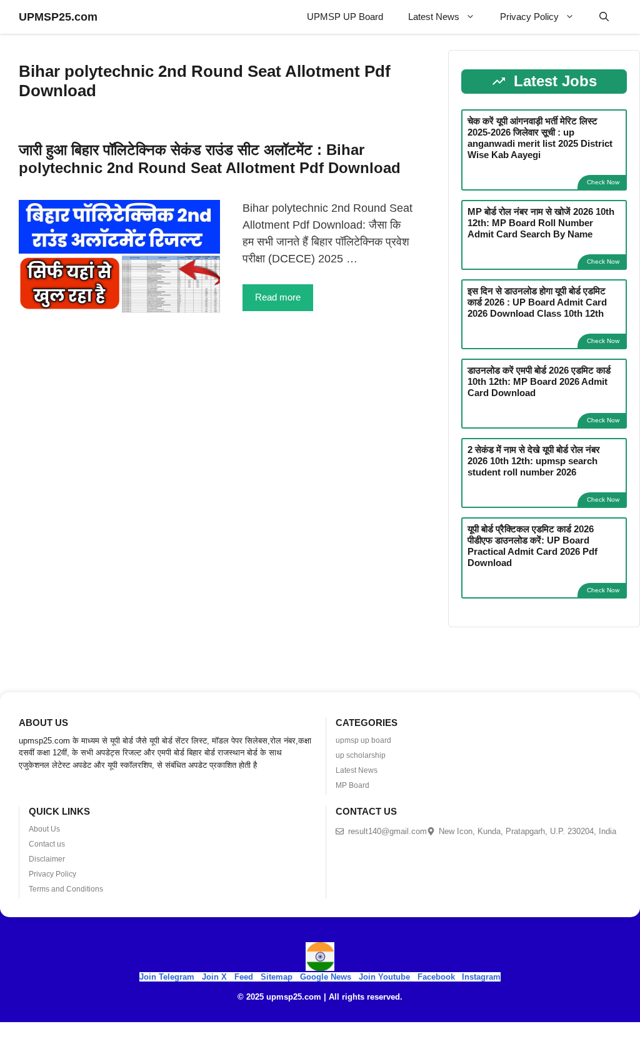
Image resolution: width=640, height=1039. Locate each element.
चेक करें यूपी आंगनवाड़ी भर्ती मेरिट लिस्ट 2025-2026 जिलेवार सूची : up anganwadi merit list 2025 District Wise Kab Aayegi (540, 138)
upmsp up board (363, 740)
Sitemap (276, 977)
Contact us (47, 844)
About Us (44, 829)
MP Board (352, 785)
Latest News (433, 16)
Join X (215, 977)
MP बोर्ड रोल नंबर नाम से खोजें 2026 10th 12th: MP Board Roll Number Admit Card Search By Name (541, 222)
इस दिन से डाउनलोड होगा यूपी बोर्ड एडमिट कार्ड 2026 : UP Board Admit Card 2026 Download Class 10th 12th (537, 302)
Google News (325, 977)
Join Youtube (384, 977)
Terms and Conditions (66, 889)
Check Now (603, 182)
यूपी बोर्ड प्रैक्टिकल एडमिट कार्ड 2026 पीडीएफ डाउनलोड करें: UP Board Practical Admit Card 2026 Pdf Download (533, 546)
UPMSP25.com (58, 17)
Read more (278, 297)
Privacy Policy (529, 16)
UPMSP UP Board (345, 16)
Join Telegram (166, 977)
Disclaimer (47, 859)
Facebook (436, 977)
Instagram (481, 977)
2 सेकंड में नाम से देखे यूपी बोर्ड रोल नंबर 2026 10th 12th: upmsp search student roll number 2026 (534, 460)
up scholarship (361, 755)
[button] (604, 17)
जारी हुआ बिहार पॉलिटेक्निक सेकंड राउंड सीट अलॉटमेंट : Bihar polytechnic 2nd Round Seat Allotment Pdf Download (210, 158)
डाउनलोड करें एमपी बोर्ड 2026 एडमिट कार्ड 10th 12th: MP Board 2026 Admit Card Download (539, 381)
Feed (243, 977)
